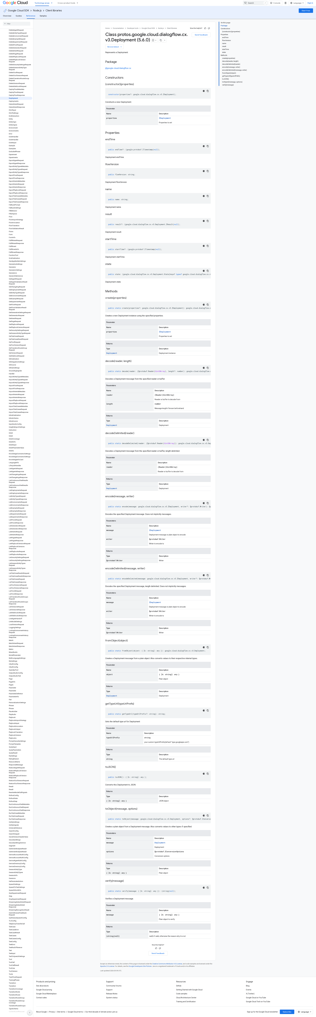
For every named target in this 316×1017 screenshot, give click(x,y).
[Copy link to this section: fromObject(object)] (130, 640)
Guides (19, 16)
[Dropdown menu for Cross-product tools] (78, 3)
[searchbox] (16, 24)
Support (109, 990)
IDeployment (165, 118)
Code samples (181, 994)
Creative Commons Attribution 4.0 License (167, 964)
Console (276, 3)
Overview (7, 16)
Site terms (61, 1012)
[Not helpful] (209, 28)
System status (112, 998)
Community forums (113, 986)
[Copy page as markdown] (161, 40)
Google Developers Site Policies (140, 966)
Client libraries (54, 10)
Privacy (52, 1012)
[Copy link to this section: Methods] (120, 291)
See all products (42, 986)
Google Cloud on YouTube (256, 998)
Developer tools (132, 28)
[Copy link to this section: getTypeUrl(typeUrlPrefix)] (136, 703)
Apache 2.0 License (107, 966)
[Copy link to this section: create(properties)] (129, 298)
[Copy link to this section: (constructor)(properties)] (136, 84)
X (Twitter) (250, 994)
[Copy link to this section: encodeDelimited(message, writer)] (147, 568)
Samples (43, 16)
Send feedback (201, 35)
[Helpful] (205, 28)
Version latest (114, 47)
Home (107, 28)
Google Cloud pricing (44, 990)
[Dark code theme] (204, 91)
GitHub (178, 986)
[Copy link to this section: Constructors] (126, 77)
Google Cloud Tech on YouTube (258, 1002)
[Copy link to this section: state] (113, 264)
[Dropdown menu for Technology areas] (52, 3)
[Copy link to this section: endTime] (117, 139)
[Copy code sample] (208, 91)
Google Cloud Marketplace (46, 994)
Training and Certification (186, 1002)
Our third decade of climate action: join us (101, 1012)
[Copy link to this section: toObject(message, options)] (139, 809)
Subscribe (287, 1012)
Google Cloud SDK (18, 10)
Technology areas (42, 3)
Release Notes (111, 994)
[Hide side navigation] (29, 1012)
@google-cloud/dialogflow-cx (118, 68)
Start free (306, 11)
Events (248, 990)
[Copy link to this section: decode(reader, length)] (133, 361)
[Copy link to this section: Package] (119, 62)
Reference (30, 16)
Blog (247, 986)
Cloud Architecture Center (186, 998)
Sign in (310, 3)
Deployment (111, 353)
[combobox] (255, 3)
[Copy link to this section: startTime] (118, 239)
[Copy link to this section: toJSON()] (118, 767)
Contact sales (41, 998)
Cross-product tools (66, 3)
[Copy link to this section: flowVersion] (121, 164)
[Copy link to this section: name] (114, 189)
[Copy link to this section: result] (114, 214)
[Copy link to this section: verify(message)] (126, 881)
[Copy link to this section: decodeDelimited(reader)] (136, 433)
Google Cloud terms (75, 1012)
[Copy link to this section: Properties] (122, 133)
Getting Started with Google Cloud (189, 990)
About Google (41, 1012)
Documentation (118, 28)
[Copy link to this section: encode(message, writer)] (136, 496)
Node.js (37, 10)
